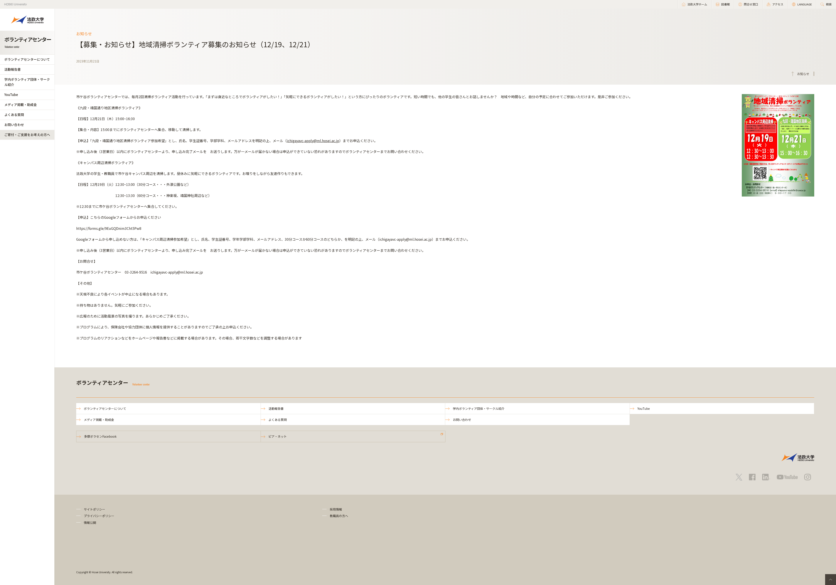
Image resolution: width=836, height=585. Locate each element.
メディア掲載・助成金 (20, 104)
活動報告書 (12, 69)
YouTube (11, 94)
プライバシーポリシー (99, 516)
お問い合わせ (14, 124)
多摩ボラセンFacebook (100, 436)
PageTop (830, 579)
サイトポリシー (94, 509)
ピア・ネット (277, 436)
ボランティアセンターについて (27, 59)
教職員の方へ (339, 516)
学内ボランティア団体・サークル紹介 (27, 82)
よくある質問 (14, 114)
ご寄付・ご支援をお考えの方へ (27, 134)
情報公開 (90, 522)
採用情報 (336, 509)
